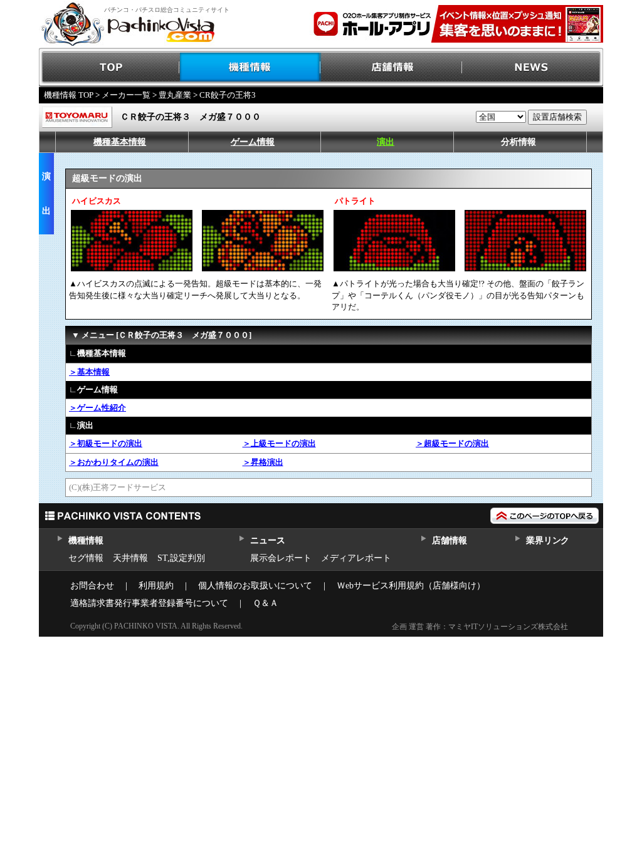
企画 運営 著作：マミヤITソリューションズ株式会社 (480, 626)
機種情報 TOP (68, 95)
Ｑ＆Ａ (265, 603)
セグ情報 (85, 558)
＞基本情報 (89, 372)
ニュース (267, 540)
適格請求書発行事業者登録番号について (149, 603)
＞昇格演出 (263, 462)
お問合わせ (92, 585)
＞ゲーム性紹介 (97, 407)
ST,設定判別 (181, 558)
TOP (109, 67)
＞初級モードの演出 (105, 443)
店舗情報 (391, 67)
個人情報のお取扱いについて (255, 585)
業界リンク (547, 540)
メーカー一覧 (126, 95)
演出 (385, 142)
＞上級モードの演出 (279, 443)
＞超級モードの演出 (452, 443)
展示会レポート (281, 558)
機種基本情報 (119, 142)
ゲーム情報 (253, 142)
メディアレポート (356, 558)
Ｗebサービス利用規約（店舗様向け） (411, 585)
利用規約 (156, 585)
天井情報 (130, 558)
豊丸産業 (175, 95)
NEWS (532, 67)
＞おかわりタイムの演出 (114, 462)
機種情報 (250, 67)
